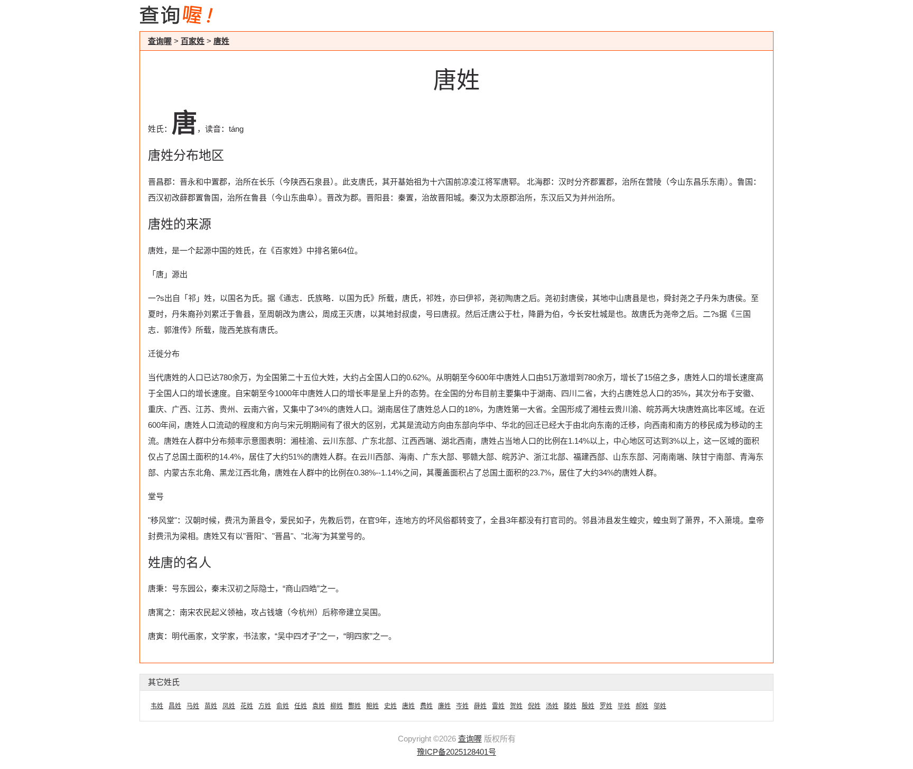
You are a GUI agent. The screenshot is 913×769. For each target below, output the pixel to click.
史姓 (390, 706)
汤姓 (552, 706)
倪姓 (534, 706)
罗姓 (606, 706)
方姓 (264, 706)
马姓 (193, 706)
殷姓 (588, 706)
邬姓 (660, 706)
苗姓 (210, 706)
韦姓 (157, 706)
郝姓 (642, 706)
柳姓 (336, 706)
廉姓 (444, 706)
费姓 (426, 706)
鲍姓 (372, 706)
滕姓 (570, 706)
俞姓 (282, 706)
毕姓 (624, 706)
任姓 (300, 706)
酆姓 (354, 706)
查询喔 (160, 40)
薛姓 (480, 706)
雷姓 (498, 706)
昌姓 (175, 706)
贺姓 (516, 706)
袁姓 (318, 706)
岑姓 (462, 706)
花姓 (246, 706)
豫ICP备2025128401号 (456, 751)
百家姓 (192, 40)
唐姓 (221, 40)
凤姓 (228, 706)
